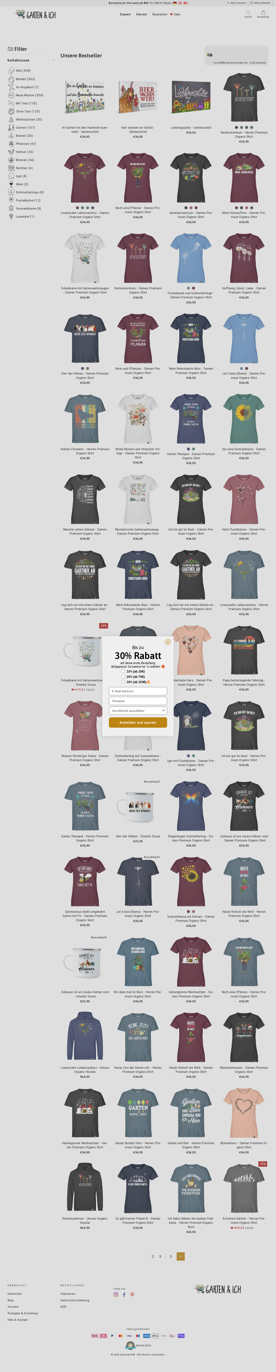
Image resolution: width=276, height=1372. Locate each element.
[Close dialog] (168, 642)
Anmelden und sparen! (138, 722)
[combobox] (137, 711)
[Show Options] (163, 711)
